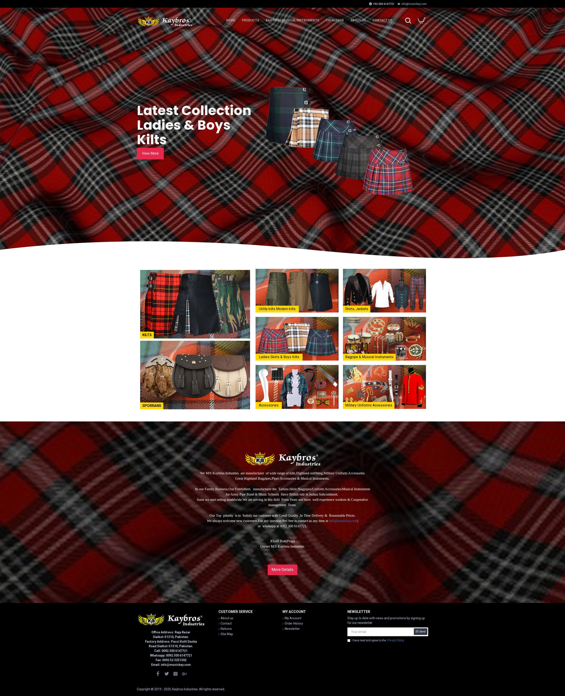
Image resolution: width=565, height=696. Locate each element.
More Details (282, 569)
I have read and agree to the (378, 640)
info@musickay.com (343, 521)
